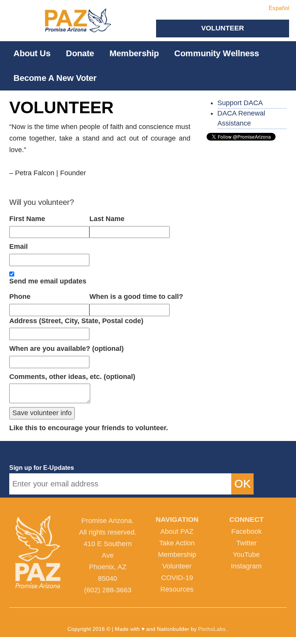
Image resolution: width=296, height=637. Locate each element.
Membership (134, 53)
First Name (27, 219)
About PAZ (176, 531)
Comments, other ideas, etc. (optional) (72, 377)
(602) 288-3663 (107, 590)
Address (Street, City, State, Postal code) (76, 321)
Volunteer (177, 566)
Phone (19, 296)
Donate (80, 53)
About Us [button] (31, 53)
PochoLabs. (212, 629)
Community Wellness (216, 53)
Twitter (246, 543)
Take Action (177, 543)
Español (279, 8)
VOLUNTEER (222, 28)
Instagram (246, 566)
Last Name (106, 219)
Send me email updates (47, 281)
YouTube (246, 554)
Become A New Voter (55, 78)
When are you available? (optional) (66, 348)
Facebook (246, 531)
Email (18, 246)
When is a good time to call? (136, 296)
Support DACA (240, 103)
